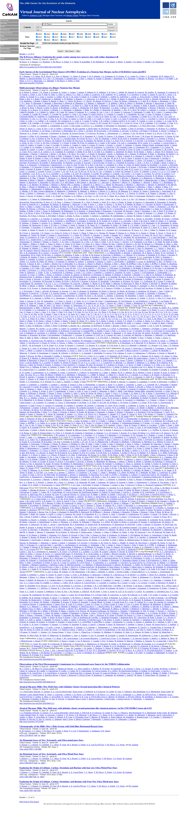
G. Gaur (46, 145)
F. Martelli (39, 180)
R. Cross (65, 268)
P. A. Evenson (150, 270)
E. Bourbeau (172, 264)
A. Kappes (168, 277)
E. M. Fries (45, 143)
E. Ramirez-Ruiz (70, 79)
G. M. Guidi (167, 149)
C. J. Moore (119, 189)
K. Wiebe (158, 303)
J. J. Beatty (45, 264)
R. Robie (91, 213)
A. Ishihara (92, 277)
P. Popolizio (88, 207)
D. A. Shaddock (55, 223)
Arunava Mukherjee (46, 191)
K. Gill (55, 147)
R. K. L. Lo (40, 174)
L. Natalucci (95, 259)
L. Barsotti (154, 99)
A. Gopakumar (139, 147)
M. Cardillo (93, 351)
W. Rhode (121, 291)
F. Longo (110, 351)
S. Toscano (29, 301)
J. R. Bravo (159, 79)
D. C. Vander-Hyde (33, 240)
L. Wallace (32, 244)
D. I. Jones (52, 160)
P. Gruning (157, 149)
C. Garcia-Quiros (167, 143)
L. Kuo (53, 169)
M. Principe (30, 209)
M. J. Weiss (118, 303)
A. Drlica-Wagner (107, 360)
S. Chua (51, 119)
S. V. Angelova (133, 95)
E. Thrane (151, 233)
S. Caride (147, 112)
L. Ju (79, 160)
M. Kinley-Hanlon (139, 165)
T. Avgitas (153, 323)
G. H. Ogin (87, 196)
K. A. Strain (162, 227)
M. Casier (128, 266)
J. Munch (101, 191)
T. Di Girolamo (113, 131)
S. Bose (46, 108)
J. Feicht (113, 138)
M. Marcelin (136, 335)
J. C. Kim (66, 165)
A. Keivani (36, 279)
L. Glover (62, 147)
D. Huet (29, 158)
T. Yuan (134, 305)
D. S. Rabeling (165, 209)
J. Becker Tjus (55, 264)
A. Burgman (103, 266)
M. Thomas (110, 233)
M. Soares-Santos (140, 358)
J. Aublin (145, 323)
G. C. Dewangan (80, 308)
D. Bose (146, 264)
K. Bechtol (92, 367)
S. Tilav (158, 298)
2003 (40, 34)
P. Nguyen (120, 193)
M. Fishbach (57, 141)
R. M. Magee (158, 176)
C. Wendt (127, 303)
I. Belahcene (132, 101)
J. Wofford (77, 248)
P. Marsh (31, 180)
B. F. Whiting (98, 246)
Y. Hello (60, 333)
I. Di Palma (143, 131)
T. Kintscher (81, 279)
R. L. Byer (132, 110)
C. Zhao (148, 251)
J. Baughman (117, 79)
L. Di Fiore (88, 131)
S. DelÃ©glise (91, 129)
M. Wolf (47, 305)
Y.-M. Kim (98, 165)
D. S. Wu (118, 248)
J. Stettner (156, 296)
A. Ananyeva (95, 95)
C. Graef (47, 149)
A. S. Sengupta (170, 221)
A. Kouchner (33, 335)
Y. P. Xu (114, 319)
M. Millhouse (101, 187)
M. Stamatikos (130, 296)
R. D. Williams (138, 246)
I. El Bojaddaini (51, 331)
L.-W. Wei (137, 244)
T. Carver (112, 266)
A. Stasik (148, 296)
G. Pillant (28, 207)
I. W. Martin (59, 180)
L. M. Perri (117, 204)
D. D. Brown (44, 110)
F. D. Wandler (77, 303)
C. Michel (31, 187)
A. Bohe (144, 105)
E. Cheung (137, 266)
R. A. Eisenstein (86, 136)
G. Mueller (23, 191)
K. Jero (129, 277)
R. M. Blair (93, 105)
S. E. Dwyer (157, 133)
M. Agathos (149, 92)
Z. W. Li (164, 314)
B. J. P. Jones (138, 277)
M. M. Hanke (139, 152)
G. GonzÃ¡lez (108, 147)
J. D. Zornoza (79, 343)
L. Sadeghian (104, 216)
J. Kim (66, 279)
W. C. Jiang (80, 314)
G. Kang (138, 160)
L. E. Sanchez (44, 219)
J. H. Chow (168, 116)
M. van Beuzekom (139, 237)
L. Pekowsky (75, 204)
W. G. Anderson (120, 95)
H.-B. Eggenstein (41, 136)
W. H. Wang (75, 244)
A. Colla (28, 121)
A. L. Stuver (49, 230)
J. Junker (85, 160)
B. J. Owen (90, 199)
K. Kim (74, 165)
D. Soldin (79, 296)
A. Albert (97, 323)
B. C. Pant (86, 202)
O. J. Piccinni (147, 204)
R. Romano (147, 213)
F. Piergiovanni (168, 204)
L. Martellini (49, 180)
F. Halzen (66, 275)
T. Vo (109, 242)
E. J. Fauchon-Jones (68, 138)
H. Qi (109, 209)
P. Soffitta (56, 356)
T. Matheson (139, 363)
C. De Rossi (24, 131)
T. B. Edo (167, 133)
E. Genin (82, 145)
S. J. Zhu (170, 251)
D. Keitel (108, 163)
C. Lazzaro (40, 171)
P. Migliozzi (53, 338)
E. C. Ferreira (160, 138)
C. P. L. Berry (24, 103)
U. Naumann (142, 286)
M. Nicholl (38, 365)
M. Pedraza (54, 204)
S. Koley (69, 167)
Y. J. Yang (147, 319)
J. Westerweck (44, 246)
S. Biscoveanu (158, 103)
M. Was (112, 244)
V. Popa (140, 338)
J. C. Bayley (87, 101)
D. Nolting (38, 196)
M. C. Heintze (130, 154)
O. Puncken (73, 209)
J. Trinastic (114, 235)
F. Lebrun (48, 259)
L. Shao (108, 223)
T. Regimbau (145, 211)
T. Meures (49, 286)
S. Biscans (148, 103)
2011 (105, 34)
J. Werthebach (137, 303)
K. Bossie (54, 108)
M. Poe (70, 207)
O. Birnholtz (138, 103)
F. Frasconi (168, 141)
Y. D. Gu (167, 312)
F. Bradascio (34, 266)
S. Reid (160, 211)
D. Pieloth (158, 288)
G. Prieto (69, 81)
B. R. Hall (87, 152)
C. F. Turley (76, 301)
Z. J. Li (157, 314)
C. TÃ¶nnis (170, 341)
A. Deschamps (122, 329)
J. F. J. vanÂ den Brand (156, 237)
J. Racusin (171, 255)
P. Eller (141, 270)
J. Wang (49, 319)
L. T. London (65, 174)
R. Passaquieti (160, 202)
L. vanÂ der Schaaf (49, 240)
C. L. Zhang (167, 319)
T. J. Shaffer (66, 223)
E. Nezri (79, 338)
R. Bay (37, 264)
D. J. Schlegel (109, 365)
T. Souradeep (35, 227)
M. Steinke (86, 227)
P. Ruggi (60, 216)
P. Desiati (145, 268)
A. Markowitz (158, 178)
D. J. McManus (134, 182)
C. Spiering (108, 296)
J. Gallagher (97, 273)
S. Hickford (126, 275)
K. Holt (93, 156)
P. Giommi (69, 345)
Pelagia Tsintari (72, 15)
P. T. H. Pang (56, 202)
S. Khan (170, 163)
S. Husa (45, 158)
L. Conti (75, 121)
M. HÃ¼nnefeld (76, 277)
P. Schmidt (32, 221)
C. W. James (127, 333)
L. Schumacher (36, 296)
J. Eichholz (61, 136)
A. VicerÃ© (54, 242)
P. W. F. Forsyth (126, 141)
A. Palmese (56, 365)
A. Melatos (75, 185)
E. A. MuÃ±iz (111, 191)
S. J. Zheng (38, 323)
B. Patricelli (31, 204)
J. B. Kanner (147, 160)
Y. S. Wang (67, 319)
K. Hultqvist (64, 277)
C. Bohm (121, 264)
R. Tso (159, 235)
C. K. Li (106, 314)
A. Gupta (23, 152)
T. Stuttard (70, 298)
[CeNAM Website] (9, 15)
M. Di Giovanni (100, 131)
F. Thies (90, 233)
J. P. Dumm (80, 270)
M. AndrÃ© (106, 323)
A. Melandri (142, 345)
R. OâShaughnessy (45, 199)
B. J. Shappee (24, 76)
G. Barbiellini (97, 353)
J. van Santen (164, 301)
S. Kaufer (77, 163)
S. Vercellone (66, 356)
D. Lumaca (166, 174)
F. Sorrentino (24, 227)
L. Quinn (156, 338)
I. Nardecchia (153, 191)
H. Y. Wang (40, 319)
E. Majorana (169, 176)
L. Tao (164, 316)
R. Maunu (144, 283)
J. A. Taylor (55, 233)
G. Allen (59, 95)
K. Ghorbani (117, 273)
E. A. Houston (136, 156)
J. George (109, 145)
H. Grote (136, 149)
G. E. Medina (150, 363)
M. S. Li (118, 314)
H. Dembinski (124, 268)
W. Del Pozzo (103, 129)
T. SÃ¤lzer (44, 293)
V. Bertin (46, 326)
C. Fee (95, 138)
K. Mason (93, 180)
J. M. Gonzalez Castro (123, 147)
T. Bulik (86, 110)
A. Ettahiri (98, 331)
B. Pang (46, 202)
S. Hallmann (29, 333)
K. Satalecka (119, 293)
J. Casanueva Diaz (170, 112)
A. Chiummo (133, 116)
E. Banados (107, 79)
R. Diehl (156, 257)
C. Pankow (66, 202)
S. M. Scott (143, 221)
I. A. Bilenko (89, 103)
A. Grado (39, 149)
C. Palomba (160, 199)
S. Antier (143, 95)
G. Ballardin (56, 99)
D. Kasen (82, 76)
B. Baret (161, 323)
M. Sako (89, 365)
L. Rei (153, 211)
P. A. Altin (76, 95)
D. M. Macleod (90, 176)
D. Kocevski (105, 255)
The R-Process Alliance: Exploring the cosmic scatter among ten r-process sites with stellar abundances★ (68, 57)
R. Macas (45, 176)
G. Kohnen (117, 279)
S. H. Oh (102, 196)
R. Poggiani (78, 207)
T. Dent (130, 129)
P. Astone (83, 97)
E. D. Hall (96, 152)
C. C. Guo (23, 314)
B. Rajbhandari (54, 211)
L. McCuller (92, 182)
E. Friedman (68, 273)
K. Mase (136, 283)
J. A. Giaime (24, 147)
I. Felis (113, 331)
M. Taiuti (134, 341)
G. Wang (49, 244)
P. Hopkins (110, 156)
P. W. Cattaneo (118, 353)
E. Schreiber (81, 221)
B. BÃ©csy (106, 101)
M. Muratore (123, 191)
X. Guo (176, 149)
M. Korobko (99, 167)
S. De (50, 129)
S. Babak (154, 97)
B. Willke (172, 246)
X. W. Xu (95, 305)
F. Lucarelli (119, 351)
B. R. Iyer (120, 158)
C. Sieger (105, 341)
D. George (100, 145)
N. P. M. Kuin (112, 345)
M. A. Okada (120, 196)
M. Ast (65, 97)
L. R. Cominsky (51, 121)
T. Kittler (99, 279)
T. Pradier (148, 338)
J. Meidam (54, 185)
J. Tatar (111, 298)
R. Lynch (31, 176)
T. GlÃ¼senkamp (147, 273)
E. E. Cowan (90, 123)
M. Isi (113, 158)
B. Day (44, 129)
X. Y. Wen (77, 319)
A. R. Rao (92, 308)
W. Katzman (68, 163)
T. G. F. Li (161, 171)
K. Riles (62, 213)
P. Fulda (73, 143)
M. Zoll (141, 305)
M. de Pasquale (35, 345)
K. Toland (32, 235)
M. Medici (173, 283)
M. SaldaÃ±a (49, 341)
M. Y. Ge (159, 312)
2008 (81, 34)
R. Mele (28, 338)
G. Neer (151, 286)
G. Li (112, 314)
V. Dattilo (160, 126)
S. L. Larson (144, 169)
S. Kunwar (93, 281)
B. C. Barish (111, 99)
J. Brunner (115, 326)
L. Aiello (31, 95)
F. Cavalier (54, 114)
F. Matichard (171, 180)
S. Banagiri (78, 99)
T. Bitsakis (140, 79)
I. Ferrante (150, 138)
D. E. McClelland (67, 182)
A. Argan (70, 351)
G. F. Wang (30, 319)
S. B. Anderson (107, 95)
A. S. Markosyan (145, 178)
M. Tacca (135, 230)
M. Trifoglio (63, 353)
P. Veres (41, 257)
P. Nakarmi (132, 286)
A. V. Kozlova (52, 310)
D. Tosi (37, 301)
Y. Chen (95, 116)
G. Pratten (142, 207)
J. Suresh (88, 230)
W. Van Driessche (125, 301)
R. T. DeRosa (171, 129)
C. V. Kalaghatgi (96, 160)
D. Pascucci (137, 202)
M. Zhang (121, 251)
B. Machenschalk (65, 176)
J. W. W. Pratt (132, 207)
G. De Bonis (134, 329)
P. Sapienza (97, 341)
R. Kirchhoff (152, 165)
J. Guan (175, 312)
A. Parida (120, 202)
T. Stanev (140, 296)
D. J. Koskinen (35, 281)
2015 (56, 37)
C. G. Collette (38, 121)
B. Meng (111, 316)
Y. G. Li (150, 314)
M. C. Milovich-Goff (115, 187)
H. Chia (113, 116)
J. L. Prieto (73, 76)
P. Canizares (79, 112)
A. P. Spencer (47, 227)
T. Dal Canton (74, 126)
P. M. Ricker (45, 213)
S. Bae (27, 99)
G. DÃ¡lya (85, 126)
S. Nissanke (161, 193)
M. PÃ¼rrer (101, 209)
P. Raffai (30, 211)
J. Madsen (85, 283)
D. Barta (173, 99)
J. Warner (104, 244)
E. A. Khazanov (31, 165)
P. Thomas (120, 233)
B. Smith (114, 225)
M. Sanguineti (86, 341)
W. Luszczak (75, 283)
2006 (64, 34)
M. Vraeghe (38, 303)
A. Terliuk (141, 298)
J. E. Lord (75, 174)
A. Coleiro (62, 329)
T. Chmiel (143, 116)
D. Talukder (160, 230)
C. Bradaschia (83, 108)
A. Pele (84, 204)
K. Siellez (174, 223)
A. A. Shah (76, 223)
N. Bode (119, 105)
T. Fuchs (77, 273)
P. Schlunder (130, 293)
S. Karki (168, 160)
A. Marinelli (157, 335)
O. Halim (78, 152)
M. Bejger (123, 101)
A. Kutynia (61, 169)
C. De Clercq (101, 268)
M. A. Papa (111, 202)
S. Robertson (141, 291)
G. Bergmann (163, 101)
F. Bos (139, 264)
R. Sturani (40, 230)
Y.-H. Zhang (139, 251)
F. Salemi (146, 216)
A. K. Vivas (165, 365)
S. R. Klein (108, 279)
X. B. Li (136, 314)
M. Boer (127, 105)
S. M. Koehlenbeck (57, 167)
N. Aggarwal (171, 92)
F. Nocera (29, 196)
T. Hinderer (67, 156)
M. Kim (73, 279)
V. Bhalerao (45, 308)
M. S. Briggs (147, 253)
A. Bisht (168, 103)
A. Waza (100, 303)
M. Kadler (155, 333)
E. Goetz (70, 147)
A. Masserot (112, 180)
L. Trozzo (134, 235)
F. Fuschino (143, 351)
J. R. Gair (120, 143)
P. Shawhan (125, 223)
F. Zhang (28, 321)
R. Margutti (117, 363)
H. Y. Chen (79, 116)
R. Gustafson (69, 152)
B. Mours (159, 189)
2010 (97, 34)
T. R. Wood (55, 305)
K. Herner (64, 363)
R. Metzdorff (160, 185)
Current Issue (5, 20)
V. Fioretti (32, 353)
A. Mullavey (92, 191)
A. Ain (38, 95)
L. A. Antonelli (85, 353)
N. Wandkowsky (89, 303)
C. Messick (150, 185)
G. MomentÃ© (78, 286)
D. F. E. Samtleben (72, 341)
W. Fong (157, 360)
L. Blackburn (136, 253)
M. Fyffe (80, 143)
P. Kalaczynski (150, 277)
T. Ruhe (167, 291)
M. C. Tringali (124, 235)
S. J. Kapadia (158, 160)
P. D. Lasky (170, 169)
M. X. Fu (128, 312)
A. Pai (123, 199)
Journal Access (5, 29)
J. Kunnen (84, 281)
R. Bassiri (52, 101)
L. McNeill (145, 182)
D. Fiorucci (46, 141)
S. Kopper (166, 279)
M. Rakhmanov (67, 211)
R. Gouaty (31, 149)
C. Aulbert (112, 97)
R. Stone (144, 227)
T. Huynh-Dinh (66, 158)
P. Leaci (48, 171)
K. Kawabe (86, 163)
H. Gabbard (89, 143)
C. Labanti (153, 351)
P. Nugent (47, 365)
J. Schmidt (23, 221)
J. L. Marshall (48, 81)
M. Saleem (137, 216)
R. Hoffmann (168, 275)
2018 (81, 37)
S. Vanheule (153, 301)
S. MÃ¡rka (114, 178)
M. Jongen (146, 333)
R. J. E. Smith (133, 225)
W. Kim (81, 165)
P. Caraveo (107, 353)
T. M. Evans (145, 136)
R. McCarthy (54, 182)
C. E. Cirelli (96, 119)
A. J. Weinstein (157, 244)
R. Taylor (64, 233)
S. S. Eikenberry (73, 136)
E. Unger (90, 301)
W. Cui (85, 312)
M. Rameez (54, 291)
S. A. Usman (86, 237)
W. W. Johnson (41, 160)
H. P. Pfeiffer (127, 204)
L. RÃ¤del (44, 291)
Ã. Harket (127, 62)
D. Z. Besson (79, 264)
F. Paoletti (95, 202)
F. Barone (138, 99)
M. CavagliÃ (44, 114)
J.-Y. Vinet (94, 242)
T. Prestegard (160, 207)
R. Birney (128, 103)
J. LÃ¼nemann (63, 283)
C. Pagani (23, 348)
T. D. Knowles (36, 167)
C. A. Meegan (127, 255)
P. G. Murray (134, 191)
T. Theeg (82, 233)
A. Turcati (67, 301)
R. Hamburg (67, 255)
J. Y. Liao (23, 316)
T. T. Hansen (33, 62)
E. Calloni (50, 112)
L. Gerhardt (107, 273)
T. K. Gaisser (86, 273)
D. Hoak (75, 156)
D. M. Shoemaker (162, 223)
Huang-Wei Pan (36, 202)
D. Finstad (31, 141)
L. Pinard (37, 207)
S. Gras (72, 149)
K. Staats (69, 227)
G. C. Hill (145, 275)
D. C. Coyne (125, 123)
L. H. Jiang (70, 314)
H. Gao (145, 312)
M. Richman (130, 291)
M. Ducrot (140, 133)
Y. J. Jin (93, 314)
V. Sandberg (69, 219)
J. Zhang (47, 321)
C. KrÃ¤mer (141, 167)
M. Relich (103, 291)
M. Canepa (69, 112)
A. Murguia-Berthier (34, 79)
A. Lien (122, 345)
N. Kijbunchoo (44, 165)
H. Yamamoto (147, 248)
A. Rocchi (109, 213)
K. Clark (164, 266)
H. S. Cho (152, 116)
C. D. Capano (114, 112)
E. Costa (128, 353)
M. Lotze (117, 335)
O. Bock (112, 105)
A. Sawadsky (148, 219)
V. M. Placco (56, 62)
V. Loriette (95, 174)
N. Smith (137, 365)
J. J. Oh (95, 196)
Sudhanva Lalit (36, 15)
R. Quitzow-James (143, 209)
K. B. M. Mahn (104, 283)
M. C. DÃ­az (78, 131)
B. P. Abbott (24, 92)
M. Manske (72, 178)
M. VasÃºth (118, 240)
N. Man (33, 178)
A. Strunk (31, 230)
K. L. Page (32, 348)
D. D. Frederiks (25, 310)
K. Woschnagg (77, 305)
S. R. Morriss (149, 189)
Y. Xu (102, 305)
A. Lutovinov (58, 259)
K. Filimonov (30, 273)
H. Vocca (115, 242)
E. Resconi (112, 291)
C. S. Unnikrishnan (62, 237)
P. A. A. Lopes (89, 363)
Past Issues (4, 23)
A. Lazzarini (30, 171)
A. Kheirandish (57, 279)
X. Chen (88, 116)
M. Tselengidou (47, 301)
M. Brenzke (61, 266)
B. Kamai (117, 160)
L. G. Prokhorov (62, 209)
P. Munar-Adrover (131, 351)
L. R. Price (170, 207)
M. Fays (89, 138)
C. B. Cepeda (82, 114)
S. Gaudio (38, 145)
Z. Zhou (163, 251)
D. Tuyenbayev (31, 237)
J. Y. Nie (126, 316)
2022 (114, 37)
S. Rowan (41, 216)
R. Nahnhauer (121, 286)
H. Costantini (84, 329)
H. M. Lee (82, 171)
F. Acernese (53, 92)
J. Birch (121, 103)
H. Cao (99, 112)
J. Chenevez (131, 257)
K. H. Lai (90, 169)
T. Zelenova (85, 251)
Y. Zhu (46, 323)
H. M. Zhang (38, 321)
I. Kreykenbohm (53, 335)
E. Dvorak (102, 270)
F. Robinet (100, 213)
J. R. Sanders (80, 219)
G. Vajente (107, 237)
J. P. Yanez (110, 305)
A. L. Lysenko (64, 310)
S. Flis (46, 273)
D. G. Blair (84, 105)
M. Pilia (38, 356)
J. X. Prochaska (57, 79)
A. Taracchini (34, 233)
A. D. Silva (53, 225)
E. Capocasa (125, 112)
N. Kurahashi (103, 281)
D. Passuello (171, 202)
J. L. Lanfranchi (146, 281)
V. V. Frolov (64, 143)
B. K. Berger (152, 101)
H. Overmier (80, 199)
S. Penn (91, 204)
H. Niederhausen (161, 286)
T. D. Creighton (160, 123)
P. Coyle (93, 329)
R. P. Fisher (67, 141)
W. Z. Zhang (101, 321)
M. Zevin (104, 251)
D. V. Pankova (107, 288)
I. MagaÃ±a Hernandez (106, 176)
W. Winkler (33, 248)
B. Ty (84, 301)
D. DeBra (57, 129)
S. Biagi (54, 326)
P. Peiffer (116, 288)
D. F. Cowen (56, 268)
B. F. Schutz (113, 221)
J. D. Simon (136, 62)
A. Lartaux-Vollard (157, 169)
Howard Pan (24, 202)
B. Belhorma (37, 326)
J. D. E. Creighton (146, 123)
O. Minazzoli (129, 187)
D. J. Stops (153, 227)
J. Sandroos (81, 293)
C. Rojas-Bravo (104, 358)
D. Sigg (45, 225)
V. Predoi (150, 207)
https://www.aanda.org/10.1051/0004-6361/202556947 (40, 67)
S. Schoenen (160, 293)
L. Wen (174, 244)
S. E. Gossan (165, 147)
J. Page (107, 199)
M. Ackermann (166, 259)
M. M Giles (46, 255)
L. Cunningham (54, 126)
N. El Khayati (63, 331)
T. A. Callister (40, 112)
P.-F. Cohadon (170, 119)
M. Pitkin (63, 207)
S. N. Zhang (152, 310)
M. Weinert (146, 244)
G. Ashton (58, 97)
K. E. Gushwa (44, 152)
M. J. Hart (81, 154)
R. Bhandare (78, 103)
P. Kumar (29, 169)
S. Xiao (138, 248)
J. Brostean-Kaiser (91, 266)
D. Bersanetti (36, 103)
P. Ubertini (132, 259)
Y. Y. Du (120, 312)
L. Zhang (112, 251)
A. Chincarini (122, 116)
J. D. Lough (125, 174)
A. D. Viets (64, 242)
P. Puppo (92, 209)
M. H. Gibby (36, 255)
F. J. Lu (161, 310)
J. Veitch (147, 240)
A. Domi (163, 329)
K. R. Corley (131, 121)
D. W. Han (32, 314)
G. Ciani (80, 119)
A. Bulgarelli (147, 348)
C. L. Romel (158, 213)
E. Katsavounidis (55, 163)
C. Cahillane (171, 110)
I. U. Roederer (44, 62)
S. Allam (172, 358)
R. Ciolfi (87, 119)
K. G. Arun (39, 97)
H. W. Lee (91, 171)
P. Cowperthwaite (83, 360)
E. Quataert (80, 365)
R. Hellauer (116, 275)
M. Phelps (137, 204)
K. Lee (99, 171)
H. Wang (56, 244)
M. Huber (55, 277)
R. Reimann (81, 291)
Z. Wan (76, 81)
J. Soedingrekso (69, 296)
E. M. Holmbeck (97, 62)
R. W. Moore (101, 286)
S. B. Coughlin (33, 123)
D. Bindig (97, 264)
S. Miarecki (58, 286)
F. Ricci (37, 213)
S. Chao (148, 114)
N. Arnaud (30, 97)
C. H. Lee (65, 171)
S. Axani (139, 262)
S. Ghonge (137, 145)
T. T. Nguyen (130, 193)
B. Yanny (43, 367)
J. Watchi (119, 244)
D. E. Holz (101, 156)
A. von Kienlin (50, 257)
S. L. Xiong (141, 310)
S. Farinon (40, 138)
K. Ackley (63, 92)
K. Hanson (75, 275)
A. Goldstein (56, 255)
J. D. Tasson (45, 233)
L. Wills (40, 305)
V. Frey (37, 143)
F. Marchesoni (95, 178)
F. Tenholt (118, 298)
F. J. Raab (155, 209)
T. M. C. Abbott (72, 367)
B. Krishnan (161, 167)
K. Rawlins (64, 291)
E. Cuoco (64, 126)
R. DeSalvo (34, 131)
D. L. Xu (87, 305)
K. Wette (64, 246)
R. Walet (174, 242)
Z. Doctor (162, 131)
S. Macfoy (54, 176)
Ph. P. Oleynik (76, 310)
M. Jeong (122, 277)
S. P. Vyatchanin (136, 242)
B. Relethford (92, 291)
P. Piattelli (133, 338)
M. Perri (52, 348)
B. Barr (146, 99)
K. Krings (57, 281)
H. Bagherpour (149, 262)
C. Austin (132, 97)
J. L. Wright (108, 248)
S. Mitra (165, 187)
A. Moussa (63, 338)
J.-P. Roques (112, 259)
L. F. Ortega (32, 199)
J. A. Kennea (90, 345)
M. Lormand (105, 174)
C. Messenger (139, 185)
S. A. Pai (130, 199)
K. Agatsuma (160, 92)
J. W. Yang (131, 319)
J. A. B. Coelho (51, 329)
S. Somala (143, 225)
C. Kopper (157, 279)
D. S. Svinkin (153, 308)
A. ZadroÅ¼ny (64, 251)
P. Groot (129, 149)
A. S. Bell (142, 101)
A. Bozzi (73, 108)
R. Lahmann (88, 335)
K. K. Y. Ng (110, 193)
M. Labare (135, 281)
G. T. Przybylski (25, 291)
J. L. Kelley (45, 279)
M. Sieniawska (35, 225)
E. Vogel (30, 303)
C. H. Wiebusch (169, 303)
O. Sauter (127, 219)
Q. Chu (32, 119)
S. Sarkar (102, 293)
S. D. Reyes (28, 213)
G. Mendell (85, 185)
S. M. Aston (73, 97)
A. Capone (131, 326)
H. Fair (176, 136)
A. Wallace (56, 303)
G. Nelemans (39, 193)
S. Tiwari (159, 233)
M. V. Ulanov (101, 310)
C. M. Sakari (110, 62)
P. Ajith (44, 95)
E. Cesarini (118, 114)
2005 (56, 34)
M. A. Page (115, 199)
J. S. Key (145, 163)
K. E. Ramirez (79, 211)
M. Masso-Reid (136, 180)
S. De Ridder (136, 268)
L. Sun (74, 230)
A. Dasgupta (132, 126)
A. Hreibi (157, 156)
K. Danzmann (120, 126)
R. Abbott (33, 92)
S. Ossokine (58, 199)
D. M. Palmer (42, 348)
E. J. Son (151, 225)
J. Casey (120, 266)
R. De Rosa (160, 129)
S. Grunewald (146, 149)
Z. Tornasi (50, 235)
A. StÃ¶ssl (46, 298)
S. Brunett (54, 110)
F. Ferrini (169, 138)
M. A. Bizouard (40, 105)
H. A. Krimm (101, 345)
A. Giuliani (37, 351)
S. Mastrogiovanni (150, 180)
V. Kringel (151, 167)
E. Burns (156, 253)
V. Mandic (41, 178)
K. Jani (145, 158)
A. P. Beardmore (124, 343)
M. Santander (92, 293)
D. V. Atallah (93, 97)
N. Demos (114, 129)
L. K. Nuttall (56, 196)
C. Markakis (133, 178)
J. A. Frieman (167, 360)
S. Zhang (64, 321)
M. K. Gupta (33, 152)
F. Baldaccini (45, 99)
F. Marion (105, 178)
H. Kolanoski (137, 279)
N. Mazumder (43, 182)
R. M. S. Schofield (55, 221)
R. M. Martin (70, 180)
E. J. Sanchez (33, 219)
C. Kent (138, 163)
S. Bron (80, 266)
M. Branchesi (105, 108)
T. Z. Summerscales (63, 230)
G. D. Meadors (33, 185)
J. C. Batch (68, 101)
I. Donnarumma (60, 351)
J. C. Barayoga (89, 99)
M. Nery (61, 193)
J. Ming (149, 187)
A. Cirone (106, 119)
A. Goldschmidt (161, 273)
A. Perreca (108, 204)
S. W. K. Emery (48, 345)
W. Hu (40, 314)
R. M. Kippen (94, 255)
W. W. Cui (93, 312)
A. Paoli (102, 202)
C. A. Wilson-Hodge (113, 253)
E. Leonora (108, 335)
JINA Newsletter (5, 48)
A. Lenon (116, 171)
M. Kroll (65, 281)
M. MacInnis (78, 176)
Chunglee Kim (56, 165)
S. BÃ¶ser (154, 264)
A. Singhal (80, 225)
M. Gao (152, 312)
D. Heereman (96, 275)
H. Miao (22, 187)
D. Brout (41, 360)
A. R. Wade (147, 242)
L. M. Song (169, 310)
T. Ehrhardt (121, 270)
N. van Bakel (126, 237)
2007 (73, 34)
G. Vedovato (138, 240)
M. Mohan (85, 189)
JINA (2, 45)
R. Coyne (134, 123)
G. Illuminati (116, 333)
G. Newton (100, 193)
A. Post (107, 207)
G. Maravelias (36, 81)
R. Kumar (37, 169)
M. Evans (135, 136)
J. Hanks (148, 152)
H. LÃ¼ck (156, 174)
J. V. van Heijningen (66, 240)
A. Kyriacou (125, 281)
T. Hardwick (43, 154)
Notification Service (6, 33)
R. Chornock (61, 360)
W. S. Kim (89, 165)
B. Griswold (120, 149)
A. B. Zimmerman (31, 253)
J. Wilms (69, 343)
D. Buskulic (116, 110)
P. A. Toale (166, 298)
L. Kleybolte (173, 165)
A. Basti (60, 101)
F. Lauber (167, 281)
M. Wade (166, 242)
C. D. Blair (74, 105)
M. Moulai (111, 286)
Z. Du (133, 133)
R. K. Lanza (134, 169)
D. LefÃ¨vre (98, 335)
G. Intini (90, 158)
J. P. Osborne (173, 345)
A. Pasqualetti (148, 202)
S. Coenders (24, 268)
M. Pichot (157, 204)
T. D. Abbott (43, 92)
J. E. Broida (170, 108)
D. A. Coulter (130, 76)
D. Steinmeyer (121, 227)
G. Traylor (105, 235)
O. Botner (162, 264)
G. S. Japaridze (112, 277)
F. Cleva (141, 119)
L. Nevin (79, 193)
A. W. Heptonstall (40, 156)
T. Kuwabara (115, 281)
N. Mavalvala (31, 182)
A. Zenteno (52, 367)
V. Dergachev (150, 129)
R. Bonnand (169, 105)
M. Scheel (166, 219)
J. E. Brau (115, 108)
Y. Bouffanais (64, 108)
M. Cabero (141, 110)
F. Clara (114, 119)
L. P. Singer (62, 225)
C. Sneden (146, 62)
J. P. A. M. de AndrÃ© (86, 268)
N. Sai (146, 316)
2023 (40, 40)
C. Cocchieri (150, 119)
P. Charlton (157, 114)
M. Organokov (89, 338)
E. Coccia (160, 119)
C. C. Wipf (43, 248)
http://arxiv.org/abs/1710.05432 (31, 83)
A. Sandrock (71, 293)
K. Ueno (41, 237)
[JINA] (169, 17)
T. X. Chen (51, 312)
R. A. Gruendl (44, 363)
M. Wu (92, 319)
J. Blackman (64, 105)
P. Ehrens (52, 136)
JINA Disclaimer (5, 52)
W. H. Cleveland (167, 253)
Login (2, 58)
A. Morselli (169, 353)
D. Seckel (47, 296)
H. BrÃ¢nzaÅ (96, 326)
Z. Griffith (39, 275)
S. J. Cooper (84, 121)
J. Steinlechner (97, 227)
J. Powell (114, 207)
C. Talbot (151, 230)
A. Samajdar (155, 216)
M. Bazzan (97, 101)
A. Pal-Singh (171, 199)
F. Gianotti (53, 353)
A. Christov (155, 266)
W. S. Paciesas (139, 255)
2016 (64, 37)
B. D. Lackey (80, 169)
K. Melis (35, 338)
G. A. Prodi (50, 209)
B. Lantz (125, 169)
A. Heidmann (119, 154)
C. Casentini (24, 114)
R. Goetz (78, 147)
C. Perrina (124, 338)
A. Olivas (61, 288)
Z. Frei (175, 141)
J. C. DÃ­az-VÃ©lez (45, 270)
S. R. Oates (163, 345)
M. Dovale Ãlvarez (77, 133)
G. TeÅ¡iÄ (150, 298)
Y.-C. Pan (46, 79)
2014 (48, 37)
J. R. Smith (122, 225)
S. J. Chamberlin (130, 114)
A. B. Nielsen (150, 193)
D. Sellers (160, 221)
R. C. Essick (98, 136)
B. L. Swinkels (108, 230)
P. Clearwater (132, 119)
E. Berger (129, 358)
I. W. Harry (71, 154)
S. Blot (114, 264)
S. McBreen (116, 255)
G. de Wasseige (168, 268)
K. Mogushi (75, 189)
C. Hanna (156, 152)
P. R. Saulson (117, 219)
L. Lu (54, 283)
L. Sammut (165, 216)
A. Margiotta (147, 335)
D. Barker (121, 99)
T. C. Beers (74, 62)
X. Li (130, 314)
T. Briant (123, 108)
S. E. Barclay (101, 99)
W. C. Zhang (90, 321)
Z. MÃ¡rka (123, 178)
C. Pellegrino (114, 338)
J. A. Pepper (126, 288)
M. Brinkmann (141, 108)
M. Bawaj (78, 101)
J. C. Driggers (124, 133)
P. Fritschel (54, 143)
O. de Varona (45, 131)
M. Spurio (114, 341)
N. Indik (76, 158)
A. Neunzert (70, 193)
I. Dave (167, 126)
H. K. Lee (73, 171)
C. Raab (36, 291)
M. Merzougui (117, 185)
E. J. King (119, 165)
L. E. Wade (157, 242)
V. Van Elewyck (32, 343)
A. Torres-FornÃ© (62, 235)
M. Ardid (127, 323)
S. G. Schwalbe (125, 221)
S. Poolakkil (150, 255)
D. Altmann (69, 262)
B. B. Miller (83, 187)
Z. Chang (27, 312)
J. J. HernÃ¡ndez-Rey (73, 333)
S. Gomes (86, 147)
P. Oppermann (139, 196)
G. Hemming (160, 154)
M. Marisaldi (163, 351)
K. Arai (159, 95)
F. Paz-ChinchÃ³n (68, 365)
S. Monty (119, 62)
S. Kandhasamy (128, 160)
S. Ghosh (173, 145)
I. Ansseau (99, 262)
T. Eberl (41, 331)
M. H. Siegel (61, 348)
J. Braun (43, 266)
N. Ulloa (173, 356)
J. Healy (110, 154)
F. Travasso (95, 235)
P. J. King (127, 165)
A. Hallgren (57, 275)
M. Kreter (42, 335)
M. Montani (109, 189)
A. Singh (71, 225)
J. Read (136, 211)
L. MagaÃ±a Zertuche (143, 176)
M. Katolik (43, 163)
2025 (56, 40)
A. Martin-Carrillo (71, 259)
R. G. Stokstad (35, 298)
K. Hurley (163, 308)
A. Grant (64, 149)
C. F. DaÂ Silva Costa (146, 126)
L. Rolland (118, 213)
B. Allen (51, 95)
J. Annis (151, 358)
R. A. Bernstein (129, 79)
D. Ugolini (50, 237)
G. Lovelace (146, 174)
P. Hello (151, 154)
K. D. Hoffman (156, 275)
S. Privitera (40, 209)
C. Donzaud (172, 329)
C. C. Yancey (159, 248)
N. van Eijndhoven (140, 301)
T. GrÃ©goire (156, 331)
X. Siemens (23, 225)
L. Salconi (128, 216)
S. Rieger (54, 213)
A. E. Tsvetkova (89, 310)
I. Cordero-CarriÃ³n (117, 121)
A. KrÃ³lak (171, 167)
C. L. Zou (62, 323)
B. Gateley (29, 145)
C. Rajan (44, 211)
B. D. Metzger (162, 363)
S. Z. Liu (56, 316)
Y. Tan (158, 316)
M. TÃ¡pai (23, 233)
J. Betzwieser (57, 103)
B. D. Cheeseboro (67, 116)
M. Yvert (54, 251)
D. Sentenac (24, 223)
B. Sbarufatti (72, 348)
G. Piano (102, 351)
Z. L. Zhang (155, 321)
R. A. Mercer (96, 185)
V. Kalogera (108, 160)
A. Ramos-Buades (93, 211)
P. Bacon (162, 97)
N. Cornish (141, 121)
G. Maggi (93, 283)
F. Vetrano (44, 242)
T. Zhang (129, 251)
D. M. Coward (102, 123)
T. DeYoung (31, 270)
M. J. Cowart (114, 123)
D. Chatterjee (39, 116)
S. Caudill (34, 114)
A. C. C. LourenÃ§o (104, 363)
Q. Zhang (56, 321)
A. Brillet (130, 108)
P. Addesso (89, 92)
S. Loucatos (126, 335)
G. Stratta (171, 227)
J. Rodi (104, 259)
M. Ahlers (40, 262)
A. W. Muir (33, 191)
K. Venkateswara (167, 240)
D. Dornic (23, 331)
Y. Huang (47, 314)
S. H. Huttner (54, 158)
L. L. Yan (122, 319)
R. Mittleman (48, 189)
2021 (106, 37)
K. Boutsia (150, 79)
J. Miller (92, 187)
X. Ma (104, 316)
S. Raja (37, 211)
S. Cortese (158, 121)
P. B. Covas (79, 123)
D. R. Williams (30, 305)
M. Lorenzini (85, 174)
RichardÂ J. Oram (153, 196)
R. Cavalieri (64, 114)
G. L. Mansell (61, 178)
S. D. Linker (171, 171)
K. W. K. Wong (88, 248)
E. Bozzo (113, 257)
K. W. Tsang (144, 235)
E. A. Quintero (129, 209)
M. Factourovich (157, 136)
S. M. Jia (61, 314)
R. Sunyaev (122, 259)
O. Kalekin (164, 333)
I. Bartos (44, 101)
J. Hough (126, 156)
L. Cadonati (151, 110)
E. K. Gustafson (57, 152)
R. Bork (31, 108)
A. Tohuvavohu (95, 348)
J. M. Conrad (45, 268)
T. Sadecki (94, 216)
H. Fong (107, 141)
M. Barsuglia (164, 99)
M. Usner (99, 301)
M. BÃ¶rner (131, 264)
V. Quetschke (118, 209)
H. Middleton (41, 187)
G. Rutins (68, 216)
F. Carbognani (136, 112)
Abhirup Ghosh (148, 145)
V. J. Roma (138, 213)
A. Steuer (165, 296)
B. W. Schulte (102, 221)
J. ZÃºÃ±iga (90, 343)
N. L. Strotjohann (58, 298)
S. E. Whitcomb (86, 246)
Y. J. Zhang (137, 321)
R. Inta (83, 158)
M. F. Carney (156, 112)
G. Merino (40, 286)
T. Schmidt (140, 293)
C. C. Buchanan (65, 110)
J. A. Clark (122, 119)
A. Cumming (42, 126)
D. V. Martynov (82, 180)
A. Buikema (77, 110)
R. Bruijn (106, 326)
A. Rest (81, 79)
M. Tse (152, 235)
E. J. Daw (37, 129)
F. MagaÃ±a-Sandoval (125, 176)
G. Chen (35, 312)
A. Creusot (102, 329)
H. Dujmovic (70, 270)
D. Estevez (108, 136)
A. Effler (30, 136)
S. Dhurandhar (67, 131)
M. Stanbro (32, 257)
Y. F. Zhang (127, 321)
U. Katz (173, 333)
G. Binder (89, 264)
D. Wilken (118, 246)
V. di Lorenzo (59, 270)
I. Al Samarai (59, 262)
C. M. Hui (84, 255)
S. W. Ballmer (67, 99)
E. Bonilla (160, 105)
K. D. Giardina (36, 147)
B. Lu (85, 316)
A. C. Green (96, 149)
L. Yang (168, 248)
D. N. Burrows (150, 343)
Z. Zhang (146, 321)
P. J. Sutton (97, 230)
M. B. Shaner (99, 223)
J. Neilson (29, 193)
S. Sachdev (85, 216)
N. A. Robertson (81, 213)
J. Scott (135, 221)
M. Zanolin (75, 251)
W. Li (124, 314)
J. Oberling (66, 196)
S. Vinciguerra (74, 242)
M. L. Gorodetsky (152, 147)
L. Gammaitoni (131, 143)
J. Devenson (56, 131)
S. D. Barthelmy (25, 101)
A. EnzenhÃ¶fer (87, 331)
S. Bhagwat (67, 103)
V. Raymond (117, 211)
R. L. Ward (95, 244)
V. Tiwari (167, 233)
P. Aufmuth (103, 97)
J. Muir (30, 365)
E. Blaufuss (106, 264)
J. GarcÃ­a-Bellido (31, 363)
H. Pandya (96, 288)
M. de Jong (137, 333)
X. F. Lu (91, 316)
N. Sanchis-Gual (57, 219)
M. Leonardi (126, 171)
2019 (89, 37)
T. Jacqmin (137, 158)
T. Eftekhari (138, 360)
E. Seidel (151, 221)
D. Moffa (57, 189)
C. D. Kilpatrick (152, 76)
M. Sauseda (98, 365)
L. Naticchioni (165, 191)
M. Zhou (155, 251)
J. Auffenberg (130, 262)
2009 (89, 34)
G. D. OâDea (76, 196)
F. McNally (153, 283)
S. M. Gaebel (111, 143)
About (2, 36)
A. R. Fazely (169, 270)
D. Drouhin (32, 331)
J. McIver (123, 182)
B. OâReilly (166, 196)
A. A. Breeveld (137, 343)
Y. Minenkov (140, 187)
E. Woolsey (65, 305)
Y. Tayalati (143, 341)
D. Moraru (129, 189)
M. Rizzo (70, 213)
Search (3, 26)
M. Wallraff (66, 303)
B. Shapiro (116, 223)
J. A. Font (115, 141)
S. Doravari (43, 133)
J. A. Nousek (153, 345)
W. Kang (160, 277)
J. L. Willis (163, 246)
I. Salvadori (59, 341)
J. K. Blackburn (53, 105)
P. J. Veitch (155, 240)
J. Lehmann (107, 171)
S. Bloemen (103, 105)
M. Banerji (83, 367)
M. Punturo (83, 209)
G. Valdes (116, 237)
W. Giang (127, 273)
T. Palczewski (85, 288)
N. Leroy (135, 171)
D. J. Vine (85, 242)
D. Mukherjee (60, 191)
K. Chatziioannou (52, 116)
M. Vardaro (93, 240)
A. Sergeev (43, 223)
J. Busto (123, 326)
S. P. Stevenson (134, 227)
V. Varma (102, 240)
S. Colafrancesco (139, 353)
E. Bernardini (67, 264)
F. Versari (43, 343)
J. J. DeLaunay (112, 268)
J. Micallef (68, 286)
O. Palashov (150, 199)
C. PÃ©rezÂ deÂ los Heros (142, 288)
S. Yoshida (126, 305)
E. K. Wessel (24, 246)
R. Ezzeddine (85, 62)
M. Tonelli (41, 235)
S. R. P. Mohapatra (97, 189)
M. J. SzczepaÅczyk (123, 230)
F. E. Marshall (131, 345)
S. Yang (139, 319)
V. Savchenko (73, 257)
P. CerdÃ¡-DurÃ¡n (96, 114)
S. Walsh (41, 244)
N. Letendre (144, 171)
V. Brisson (152, 108)
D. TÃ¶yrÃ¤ (85, 235)
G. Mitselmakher (35, 189)
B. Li (100, 314)
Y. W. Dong (111, 312)
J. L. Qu (140, 316)
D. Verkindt (35, 242)
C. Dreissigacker (111, 133)
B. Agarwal (139, 92)
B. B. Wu (85, 319)
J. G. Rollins (128, 213)
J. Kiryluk (91, 279)
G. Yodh (118, 305)
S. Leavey (56, 171)
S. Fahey (159, 270)
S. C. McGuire (103, 182)
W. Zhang (80, 321)
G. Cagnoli (161, 110)
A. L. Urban (75, 237)
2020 (97, 37)
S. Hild (59, 156)
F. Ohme (110, 196)
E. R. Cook (71, 360)
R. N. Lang (108, 169)
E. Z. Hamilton (107, 152)
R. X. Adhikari (100, 92)
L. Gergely (118, 145)
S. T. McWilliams (166, 182)
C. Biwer (29, 105)
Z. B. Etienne (119, 136)
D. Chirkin (146, 266)
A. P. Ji (27, 81)
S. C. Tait (143, 230)
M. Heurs (51, 156)
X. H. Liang (173, 314)
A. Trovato (152, 341)
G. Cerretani (108, 114)
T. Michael (43, 338)
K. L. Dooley (33, 133)
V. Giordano (137, 331)
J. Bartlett (36, 101)
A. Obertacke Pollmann (48, 288)
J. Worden (99, 248)
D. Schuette (91, 221)
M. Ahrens (49, 262)
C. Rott (160, 291)
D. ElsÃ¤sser (75, 331)
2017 (73, 37)
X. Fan (32, 138)
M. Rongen (151, 291)
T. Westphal (56, 246)
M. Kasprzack (33, 163)
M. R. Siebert (164, 76)
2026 (64, 40)
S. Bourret (72, 326)
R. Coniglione (72, 329)
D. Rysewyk (34, 293)
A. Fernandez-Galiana (136, 138)
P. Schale (157, 219)
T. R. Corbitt (103, 121)
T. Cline (111, 310)
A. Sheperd (135, 223)
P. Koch (46, 167)
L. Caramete (141, 326)
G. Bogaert (135, 105)
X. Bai (159, 262)
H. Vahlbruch (97, 237)
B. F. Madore (33, 358)
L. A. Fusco (121, 331)
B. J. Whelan (149, 303)
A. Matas (161, 180)
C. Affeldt (120, 92)
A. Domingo (165, 257)
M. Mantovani (83, 178)
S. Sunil (81, 230)
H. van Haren (40, 333)
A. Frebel (65, 62)
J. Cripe (170, 123)
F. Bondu (151, 105)
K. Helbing (107, 275)
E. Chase (165, 114)
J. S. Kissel (162, 165)
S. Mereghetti (84, 259)
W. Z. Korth (110, 167)
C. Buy (124, 110)
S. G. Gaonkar (154, 143)
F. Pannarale (76, 202)
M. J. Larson (158, 281)
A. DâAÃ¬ (23, 345)
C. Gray (79, 149)
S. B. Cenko (161, 343)
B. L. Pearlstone (43, 204)
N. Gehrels (64, 145)
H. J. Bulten (94, 110)
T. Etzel (128, 136)
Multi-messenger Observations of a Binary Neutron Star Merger (49, 88)
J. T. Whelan (74, 246)
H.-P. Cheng (104, 116)
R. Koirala (127, 279)
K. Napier (143, 191)
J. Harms (52, 154)
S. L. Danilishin (97, 126)
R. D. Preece (161, 255)
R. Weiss (167, 244)
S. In (85, 277)
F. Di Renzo (153, 131)
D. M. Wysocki (128, 248)
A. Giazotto (47, 147)
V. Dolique (171, 131)
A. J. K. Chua (41, 119)
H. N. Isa (98, 158)
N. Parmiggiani (42, 353)
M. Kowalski (47, 281)
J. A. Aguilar (31, 262)
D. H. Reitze (168, 211)
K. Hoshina (37, 277)
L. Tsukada (167, 235)
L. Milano (64, 187)
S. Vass (110, 240)
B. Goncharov (96, 147)
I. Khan (163, 163)
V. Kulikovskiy (66, 335)
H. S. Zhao (165, 321)
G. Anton (107, 262)
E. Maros (168, 178)
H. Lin (80, 363)
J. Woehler (68, 248)
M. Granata (56, 149)
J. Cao (105, 112)
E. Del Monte (48, 351)
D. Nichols (140, 193)
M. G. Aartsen (154, 259)
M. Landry (99, 169)
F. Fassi (106, 331)
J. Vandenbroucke (110, 301)
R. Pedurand (64, 204)
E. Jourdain (30, 259)
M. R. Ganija (143, 143)
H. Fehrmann (104, 138)
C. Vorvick (124, 242)
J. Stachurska (119, 296)
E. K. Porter (99, 207)
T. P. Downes (90, 133)
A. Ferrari (160, 353)
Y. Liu (71, 316)
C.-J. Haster (90, 154)
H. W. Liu (48, 316)
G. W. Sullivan (80, 298)
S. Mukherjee (71, 191)
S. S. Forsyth (138, 141)
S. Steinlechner (109, 227)
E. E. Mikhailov (53, 187)
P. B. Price (174, 288)
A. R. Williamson (151, 246)
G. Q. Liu (39, 316)
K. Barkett (130, 99)
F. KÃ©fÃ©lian (98, 163)
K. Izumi (128, 158)
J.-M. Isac (106, 158)
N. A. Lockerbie (52, 174)
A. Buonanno (105, 110)
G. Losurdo (115, 174)
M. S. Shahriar (87, 223)
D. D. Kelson (119, 76)
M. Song (87, 296)
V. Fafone (168, 136)
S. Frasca (159, 141)
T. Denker (123, 129)
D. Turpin (161, 341)
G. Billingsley (100, 103)
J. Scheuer (174, 219)
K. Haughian (101, 154)
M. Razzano (127, 211)
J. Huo (54, 314)
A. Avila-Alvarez (143, 97)
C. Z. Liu (31, 316)
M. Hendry (170, 154)
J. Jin (88, 314)
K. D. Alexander (162, 358)
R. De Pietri (139, 129)
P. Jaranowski (154, 158)
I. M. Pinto (46, 207)
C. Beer (115, 101)
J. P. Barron (167, 262)
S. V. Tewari (73, 233)
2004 (48, 34)
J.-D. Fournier (149, 141)
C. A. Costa (167, 121)
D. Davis (29, 129)
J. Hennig (28, 156)
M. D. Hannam (167, 152)
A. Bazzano (104, 257)
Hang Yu (37, 251)
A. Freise (23, 143)
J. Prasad (122, 207)
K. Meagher (163, 283)
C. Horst (118, 156)
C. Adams (89, 79)
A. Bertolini (46, 103)
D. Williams (127, 246)
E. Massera (102, 180)
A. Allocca (67, 95)
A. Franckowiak (56, 273)
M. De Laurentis (78, 129)
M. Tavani (126, 348)
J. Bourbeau (24, 266)
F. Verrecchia (136, 348)
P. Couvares (69, 123)
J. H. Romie (168, 213)
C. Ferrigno (84, 257)
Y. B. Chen (67, 312)
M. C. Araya (167, 95)
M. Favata (81, 138)
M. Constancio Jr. (64, 121)
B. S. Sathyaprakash (103, 219)
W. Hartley (55, 363)
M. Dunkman (91, 270)
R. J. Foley (140, 76)
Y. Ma (38, 176)
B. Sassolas (90, 219)
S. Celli (156, 326)
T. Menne (31, 286)
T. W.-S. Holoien (93, 76)
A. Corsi (149, 121)
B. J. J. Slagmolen (103, 225)
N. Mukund (82, 191)
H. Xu (108, 319)
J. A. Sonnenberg (163, 225)
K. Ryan (76, 216)
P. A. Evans (59, 345)
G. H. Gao (137, 312)
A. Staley (77, 227)
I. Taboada (103, 298)
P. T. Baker (35, 99)
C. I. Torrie (75, 235)
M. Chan (141, 114)
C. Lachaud (77, 335)
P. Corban (94, 121)
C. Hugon (106, 333)
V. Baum (30, 264)
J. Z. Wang (65, 244)
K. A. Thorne (130, 233)
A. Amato (85, 95)
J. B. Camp (59, 112)
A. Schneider (150, 293)
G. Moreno (139, 189)
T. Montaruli (90, 286)
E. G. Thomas (99, 233)
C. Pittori (28, 351)
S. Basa (28, 326)
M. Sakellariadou (117, 216)
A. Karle (27, 279)
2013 (40, 37)
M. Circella (40, 329)
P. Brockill (161, 108)
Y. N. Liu (78, 316)
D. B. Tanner (171, 230)
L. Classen (173, 266)
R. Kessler (73, 363)
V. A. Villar (155, 365)
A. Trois (78, 351)
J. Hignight (136, 275)
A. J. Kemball (118, 163)
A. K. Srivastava (59, 227)
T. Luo (98, 316)
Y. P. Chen (77, 312)
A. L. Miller (73, 187)
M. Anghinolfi (117, 323)
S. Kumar (46, 169)
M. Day (73, 268)
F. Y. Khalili (154, 163)
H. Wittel (51, 248)
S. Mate (37, 308)
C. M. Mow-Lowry (171, 189)
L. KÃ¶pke (147, 279)
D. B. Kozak (131, 167)
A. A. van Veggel (81, 240)
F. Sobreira (146, 365)
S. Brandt (122, 257)
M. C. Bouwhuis (83, 326)
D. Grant (31, 275)
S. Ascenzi (49, 97)
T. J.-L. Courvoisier (144, 257)
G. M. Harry (61, 154)
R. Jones (60, 160)
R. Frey (30, 143)
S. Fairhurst (23, 138)
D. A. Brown (33, 110)
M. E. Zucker (44, 253)
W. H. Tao (172, 316)
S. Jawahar (164, 158)
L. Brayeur (52, 266)
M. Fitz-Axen (77, 141)
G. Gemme (74, 145)
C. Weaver (109, 303)
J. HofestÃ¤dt (96, 333)
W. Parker (128, 202)
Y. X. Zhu (53, 323)
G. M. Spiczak (97, 296)
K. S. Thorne (141, 233)
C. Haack (48, 275)
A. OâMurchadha (72, 288)
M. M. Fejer (122, 138)
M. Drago (100, 133)
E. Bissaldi (126, 253)
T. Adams (80, 92)
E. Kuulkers (94, 257)
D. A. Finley (148, 360)
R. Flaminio (88, 141)
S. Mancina (115, 283)
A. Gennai (91, 145)
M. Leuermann (37, 283)
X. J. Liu (64, 316)
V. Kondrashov (79, 167)
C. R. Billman (111, 103)
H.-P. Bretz (71, 266)
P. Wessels (34, 246)
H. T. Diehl (95, 360)
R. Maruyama (126, 283)
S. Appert (151, 95)
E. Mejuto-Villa (65, 185)
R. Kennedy (129, 163)
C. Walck (48, 303)
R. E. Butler (50, 360)
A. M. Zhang (157, 319)
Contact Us (4, 39)
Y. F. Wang (85, 244)
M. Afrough (129, 92)
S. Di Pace (134, 131)
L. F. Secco (128, 365)
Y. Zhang (110, 321)
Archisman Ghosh (162, 145)
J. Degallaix (66, 129)
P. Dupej (148, 133)
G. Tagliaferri (83, 348)
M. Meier (23, 286)
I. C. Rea (72, 291)
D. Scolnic (119, 365)
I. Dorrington (54, 133)
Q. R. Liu (47, 283)
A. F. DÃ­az (111, 329)
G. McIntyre (114, 182)
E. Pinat (166, 288)
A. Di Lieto (124, 131)
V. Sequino (34, 223)
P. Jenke (76, 255)
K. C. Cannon (90, 112)
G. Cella (73, 114)
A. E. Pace (100, 199)
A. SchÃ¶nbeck (69, 221)
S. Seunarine (57, 296)
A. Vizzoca (61, 343)
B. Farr (47, 138)
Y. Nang (119, 316)
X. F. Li (143, 314)
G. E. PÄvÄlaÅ (102, 338)
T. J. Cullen (31, 126)
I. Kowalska (120, 167)
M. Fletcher (98, 141)
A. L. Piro (55, 76)
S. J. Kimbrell (109, 165)
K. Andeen (79, 262)
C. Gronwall (79, 345)
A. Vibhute (68, 308)
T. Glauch (135, 273)
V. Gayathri (55, 145)
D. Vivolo (52, 343)
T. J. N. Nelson (51, 193)
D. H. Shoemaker (147, 223)
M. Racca (23, 62)
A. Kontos (90, 167)
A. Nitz (170, 193)
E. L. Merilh (106, 185)
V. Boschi (38, 108)
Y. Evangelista (158, 348)
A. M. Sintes (90, 225)
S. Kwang (70, 169)
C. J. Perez (99, 204)
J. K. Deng (102, 312)
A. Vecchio (127, 240)
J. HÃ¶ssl (86, 333)
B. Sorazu (174, 225)
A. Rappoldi (46, 356)
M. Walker (23, 244)
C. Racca (164, 338)
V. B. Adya (111, 92)
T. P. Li (133, 310)
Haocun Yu (45, 251)
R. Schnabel (42, 221)
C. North (46, 196)
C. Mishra (157, 187)
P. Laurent (40, 259)
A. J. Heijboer (51, 333)
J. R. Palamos (140, 199)
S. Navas (71, 338)
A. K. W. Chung (61, 119)
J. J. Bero (172, 101)
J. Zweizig (54, 253)
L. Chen (42, 312)
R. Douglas (64, 133)
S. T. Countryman (57, 123)
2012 (114, 34)
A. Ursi (85, 351)
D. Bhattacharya (57, 308)
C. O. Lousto (136, 174)
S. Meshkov (128, 185)
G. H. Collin (34, 268)
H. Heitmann (142, 154)
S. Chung (72, 119)
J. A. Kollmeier (107, 76)
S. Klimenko (24, 167)
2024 (48, 40)
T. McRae (155, 182)
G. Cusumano (172, 343)
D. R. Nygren (32, 288)
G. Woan (59, 248)
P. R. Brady (94, 108)
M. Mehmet (44, 185)
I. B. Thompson (157, 62)
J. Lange (117, 169)
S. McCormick (80, 182)
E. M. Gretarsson (108, 149)
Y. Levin (153, 171)
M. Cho (160, 116)
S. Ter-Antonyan (129, 298)
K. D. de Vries (155, 268)
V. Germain (127, 145)
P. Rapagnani (106, 211)
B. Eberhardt (111, 270)
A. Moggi (65, 189)
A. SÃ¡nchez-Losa (35, 341)
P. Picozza (30, 356)
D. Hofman (84, 156)
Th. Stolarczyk (124, 341)
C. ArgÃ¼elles (118, 262)
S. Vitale (102, 242)
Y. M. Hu (165, 156)
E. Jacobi (101, 277)
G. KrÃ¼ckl (74, 281)
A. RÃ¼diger (51, 216)
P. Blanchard (32, 360)
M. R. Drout (46, 76)
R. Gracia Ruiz (169, 331)
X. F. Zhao (28, 323)
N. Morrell (64, 76)
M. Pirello (54, 207)
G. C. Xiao (100, 319)
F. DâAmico (151, 353)
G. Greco (86, 149)
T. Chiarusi (30, 329)
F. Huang (46, 277)
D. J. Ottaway (69, 199)
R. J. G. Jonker (70, 160)
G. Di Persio (73, 353)
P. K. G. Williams (32, 367)
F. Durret (129, 360)
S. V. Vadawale (102, 308)
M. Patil (22, 204)
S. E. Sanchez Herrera (57, 293)
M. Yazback (28, 251)
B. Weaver (128, 244)
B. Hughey (37, 158)
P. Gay (129, 331)
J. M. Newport (89, 193)
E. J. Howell (148, 156)
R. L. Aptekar (173, 308)
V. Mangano (50, 178)
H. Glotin (146, 331)
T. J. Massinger (123, 180)
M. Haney (129, 152)
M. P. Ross (32, 216)
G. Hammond (118, 152)
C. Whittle (109, 246)
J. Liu (33, 174)
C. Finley (39, 273)
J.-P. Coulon (45, 123)
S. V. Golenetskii (39, 310)
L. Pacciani (169, 348)
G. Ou (133, 316)
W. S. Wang (57, 319)
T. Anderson (89, 262)
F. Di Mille (169, 79)
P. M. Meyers (171, 185)
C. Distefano (145, 329)
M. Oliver (129, 196)
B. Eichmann (132, 270)
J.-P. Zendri (95, 251)
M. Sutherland (92, 298)
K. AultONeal (122, 97)
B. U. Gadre (100, 143)
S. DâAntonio (109, 126)
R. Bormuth (62, 326)
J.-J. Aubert (136, 323)
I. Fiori (38, 141)
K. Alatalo (98, 79)
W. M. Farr (55, 138)
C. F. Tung (58, 301)
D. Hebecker (85, 275)
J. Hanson (33, 154)
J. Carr (149, 326)
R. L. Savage (137, 219)
